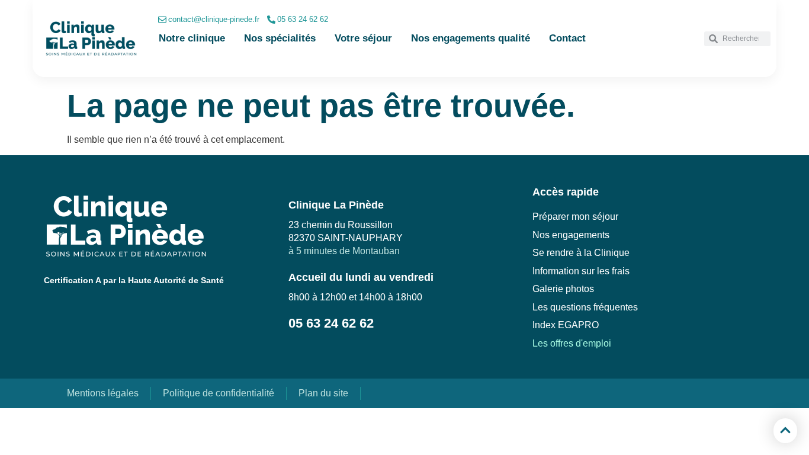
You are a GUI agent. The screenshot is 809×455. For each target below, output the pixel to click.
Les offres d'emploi (571, 343)
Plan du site (323, 393)
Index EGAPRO (565, 325)
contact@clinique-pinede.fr (213, 19)
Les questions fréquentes (585, 307)
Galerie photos (563, 289)
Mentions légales (103, 393)
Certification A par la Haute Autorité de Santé (134, 280)
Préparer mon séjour (575, 217)
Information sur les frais (581, 271)
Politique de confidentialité (218, 393)
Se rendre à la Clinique (581, 253)
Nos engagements (570, 235)
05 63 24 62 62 (302, 19)
